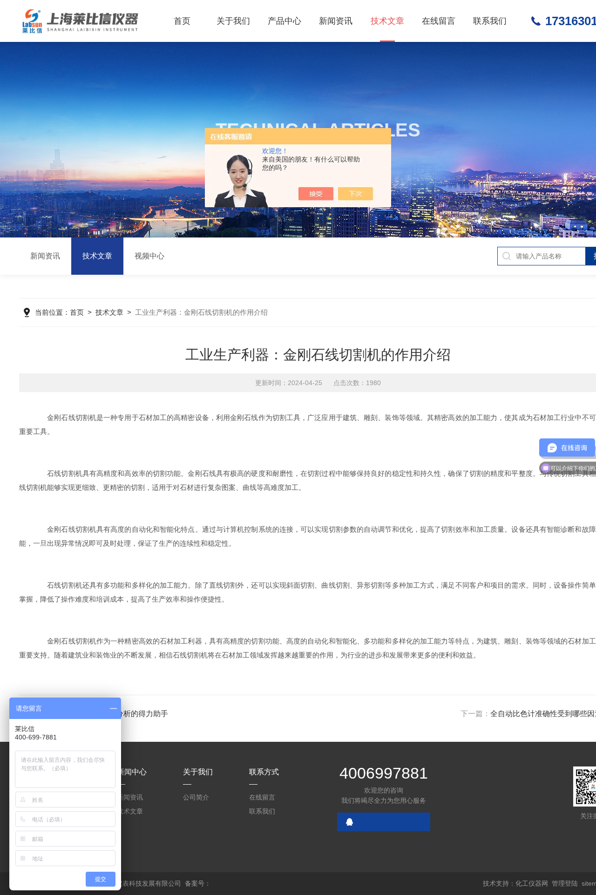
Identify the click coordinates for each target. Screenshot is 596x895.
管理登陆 (565, 883)
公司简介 (196, 797)
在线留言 (438, 21)
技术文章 (387, 21)
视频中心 (149, 256)
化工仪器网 (531, 883)
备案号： (198, 883)
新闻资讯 (335, 21)
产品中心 (284, 21)
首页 (182, 21)
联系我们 (490, 21)
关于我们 (233, 21)
